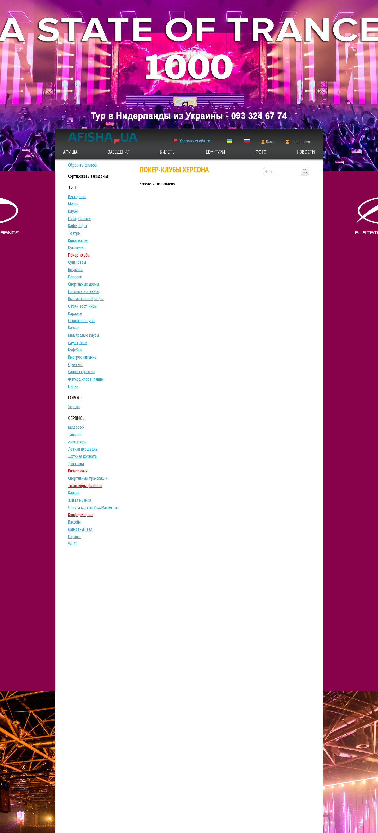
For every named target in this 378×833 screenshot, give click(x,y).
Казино (73, 328)
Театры (74, 233)
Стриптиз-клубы (81, 320)
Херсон (74, 406)
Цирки (73, 386)
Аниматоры (77, 442)
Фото (260, 152)
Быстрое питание (82, 357)
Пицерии (75, 277)
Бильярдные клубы (83, 335)
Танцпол (75, 434)
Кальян (73, 493)
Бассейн (74, 522)
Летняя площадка (82, 449)
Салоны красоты (81, 371)
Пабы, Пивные (79, 218)
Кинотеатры (78, 240)
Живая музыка (79, 500)
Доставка (76, 463)
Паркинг (74, 536)
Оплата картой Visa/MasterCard (94, 507)
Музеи (73, 204)
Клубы (73, 211)
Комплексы (77, 248)
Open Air (75, 364)
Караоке (75, 313)
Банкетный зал (80, 529)
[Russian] (247, 142)
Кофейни (75, 350)
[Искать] (305, 171)
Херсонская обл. (192, 141)
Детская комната (82, 456)
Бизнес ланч (77, 471)
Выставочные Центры (86, 298)
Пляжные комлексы (83, 291)
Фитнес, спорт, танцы (85, 379)
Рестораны (77, 196)
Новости (306, 152)
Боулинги (75, 269)
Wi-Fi (72, 544)
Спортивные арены (83, 284)
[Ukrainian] (230, 142)
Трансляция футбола (85, 485)
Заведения (119, 152)
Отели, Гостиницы (82, 306)
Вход (270, 141)
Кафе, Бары (77, 225)
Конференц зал (80, 514)
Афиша (70, 152)
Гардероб (76, 427)
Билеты (167, 152)
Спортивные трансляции (87, 478)
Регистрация (300, 141)
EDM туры (215, 152)
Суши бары (77, 262)
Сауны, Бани (77, 342)
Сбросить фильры (82, 165)
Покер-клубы (79, 255)
